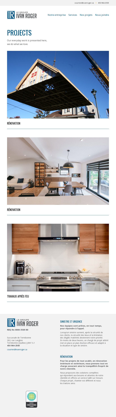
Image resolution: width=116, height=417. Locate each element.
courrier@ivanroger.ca (84, 3)
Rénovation (13, 123)
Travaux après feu (18, 296)
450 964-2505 (103, 3)
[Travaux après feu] (58, 257)
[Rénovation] (58, 84)
